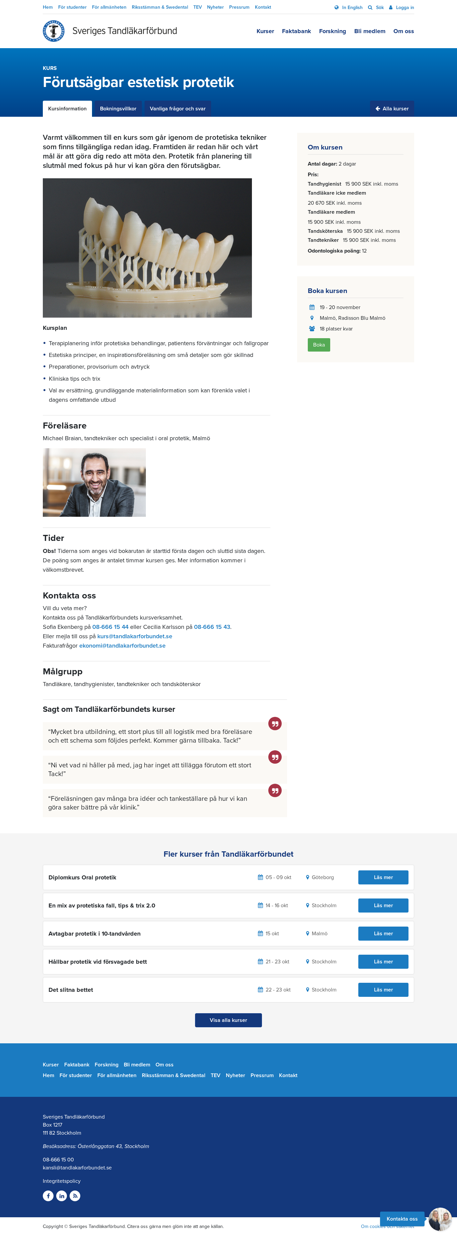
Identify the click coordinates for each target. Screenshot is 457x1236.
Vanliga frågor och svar (178, 108)
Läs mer (383, 877)
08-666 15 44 (110, 627)
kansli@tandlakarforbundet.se (77, 1167)
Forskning (332, 31)
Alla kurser (395, 108)
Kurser (265, 31)
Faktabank (296, 31)
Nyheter (215, 7)
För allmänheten (109, 7)
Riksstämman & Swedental (160, 7)
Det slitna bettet (71, 989)
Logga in (404, 7)
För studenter (72, 7)
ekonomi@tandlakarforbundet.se (122, 645)
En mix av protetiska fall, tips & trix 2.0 (102, 905)
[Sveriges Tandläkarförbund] (110, 31)
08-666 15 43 (212, 627)
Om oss (403, 31)
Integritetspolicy (62, 1181)
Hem (48, 7)
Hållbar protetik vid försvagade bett (98, 961)
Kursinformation (67, 108)
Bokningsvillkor (118, 108)
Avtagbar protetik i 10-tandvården (95, 933)
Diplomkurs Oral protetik (82, 877)
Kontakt (263, 7)
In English (352, 7)
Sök (379, 7)
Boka (319, 345)
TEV (197, 7)
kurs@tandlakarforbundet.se (134, 636)
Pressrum (239, 7)
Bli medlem (369, 31)
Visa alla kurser (228, 1020)
